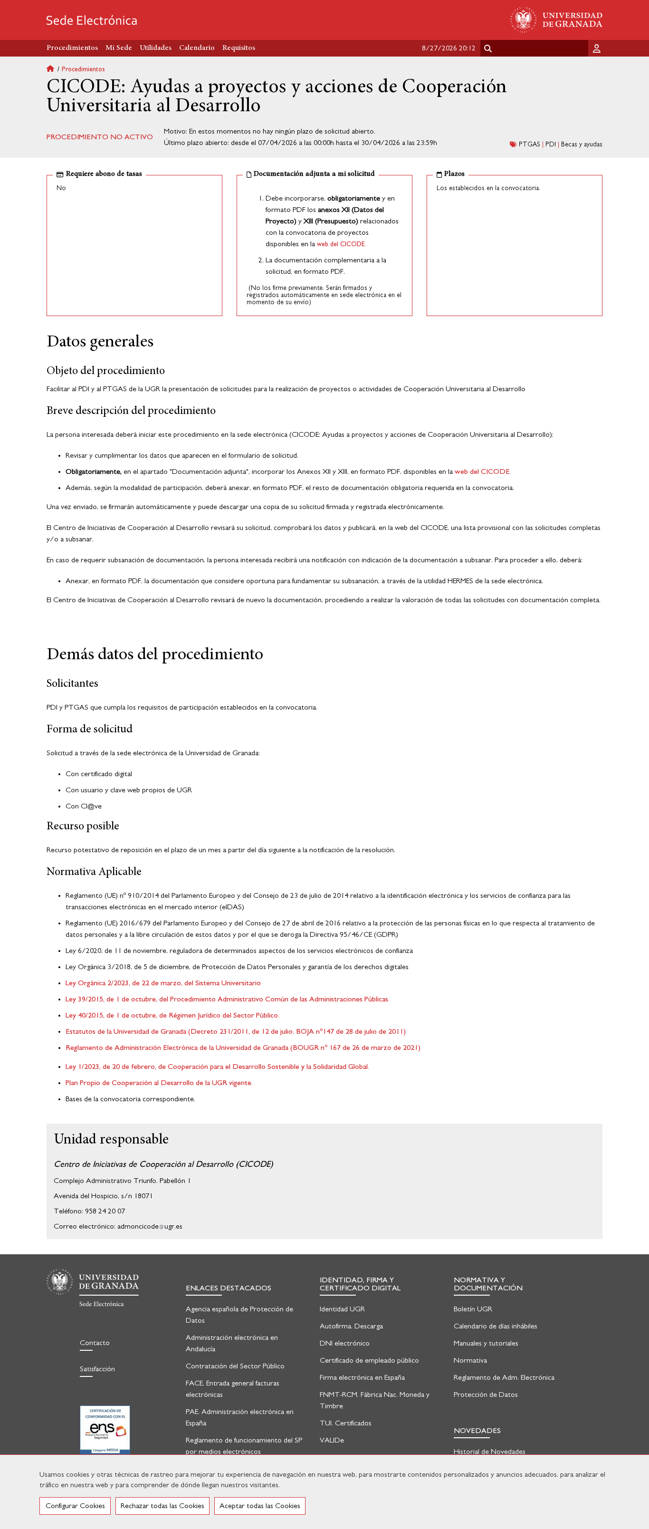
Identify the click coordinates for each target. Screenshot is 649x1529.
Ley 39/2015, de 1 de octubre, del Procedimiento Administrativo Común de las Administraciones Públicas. (228, 999)
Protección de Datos (486, 1394)
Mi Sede (118, 48)
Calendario (197, 48)
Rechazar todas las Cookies (162, 1506)
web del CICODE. (341, 244)
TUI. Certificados (346, 1423)
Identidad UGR (342, 1309)
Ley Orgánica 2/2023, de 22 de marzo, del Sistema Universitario (163, 983)
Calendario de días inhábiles (495, 1326)
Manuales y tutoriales (486, 1343)
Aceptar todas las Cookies (260, 1506)
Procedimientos (83, 69)
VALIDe (332, 1440)
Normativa (470, 1360)
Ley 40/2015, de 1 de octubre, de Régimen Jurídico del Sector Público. (172, 1015)
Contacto (95, 1342)
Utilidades (156, 48)
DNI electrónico (345, 1343)
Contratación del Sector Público (235, 1366)
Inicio (54, 69)
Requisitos (238, 48)
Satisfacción (97, 1369)
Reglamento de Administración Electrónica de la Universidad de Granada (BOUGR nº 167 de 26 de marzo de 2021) (243, 1047)
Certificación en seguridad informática (105, 1436)
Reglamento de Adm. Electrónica (504, 1377)
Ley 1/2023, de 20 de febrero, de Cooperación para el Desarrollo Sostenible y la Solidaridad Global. (217, 1066)
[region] (324, 1491)
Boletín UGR (473, 1309)
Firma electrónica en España (362, 1377)
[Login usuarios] (597, 48)
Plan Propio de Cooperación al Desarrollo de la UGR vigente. (159, 1083)
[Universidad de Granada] (556, 20)
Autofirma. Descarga (351, 1326)
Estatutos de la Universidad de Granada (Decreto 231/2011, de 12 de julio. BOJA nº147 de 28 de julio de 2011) (236, 1031)
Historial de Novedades (489, 1451)
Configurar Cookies (75, 1506)
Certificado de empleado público (369, 1360)
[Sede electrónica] (92, 20)
